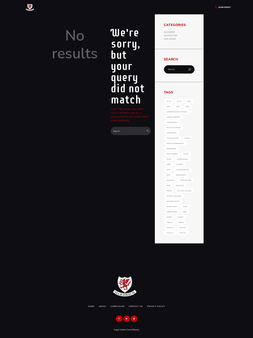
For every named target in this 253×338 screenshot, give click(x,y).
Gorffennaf (182, 159)
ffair (169, 159)
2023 (168, 107)
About (102, 306)
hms (168, 164)
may (168, 175)
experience (171, 149)
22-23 (169, 101)
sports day (172, 207)
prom (169, 191)
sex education (173, 201)
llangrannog (182, 170)
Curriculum (118, 306)
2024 (178, 107)
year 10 (170, 228)
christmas (171, 133)
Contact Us (136, 306)
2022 (189, 101)
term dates (172, 212)
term (185, 207)
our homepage (120, 120)
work (169, 217)
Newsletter (170, 35)
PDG (168, 185)
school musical (174, 196)
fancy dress (172, 154)
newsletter (185, 180)
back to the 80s (174, 128)
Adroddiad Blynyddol (177, 112)
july (168, 170)
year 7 (180, 217)
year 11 (182, 228)
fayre (186, 154)
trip (184, 212)
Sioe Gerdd (170, 39)
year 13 (182, 233)
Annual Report (174, 117)
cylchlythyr (173, 138)
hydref (179, 164)
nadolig (170, 180)
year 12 (170, 233)
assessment (172, 122)
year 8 (169, 222)
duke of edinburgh (175, 143)
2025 (187, 107)
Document (169, 32)
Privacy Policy (156, 306)
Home (91, 306)
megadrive (181, 175)
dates (187, 138)
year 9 (181, 222)
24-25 (179, 101)
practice (180, 185)
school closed (184, 191)
